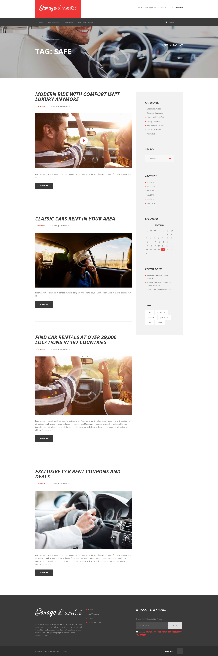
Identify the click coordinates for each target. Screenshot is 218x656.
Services (91, 618)
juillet (151, 191)
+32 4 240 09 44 (177, 7)
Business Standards (155, 113)
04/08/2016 (41, 226)
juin (150, 195)
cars (149, 312)
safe (149, 322)
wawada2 (151, 134)
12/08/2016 (41, 106)
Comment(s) (65, 106)
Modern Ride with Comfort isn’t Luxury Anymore (77, 97)
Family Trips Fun (153, 121)
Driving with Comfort (155, 117)
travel (160, 322)
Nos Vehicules (93, 614)
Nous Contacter (94, 622)
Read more (44, 186)
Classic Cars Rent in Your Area (75, 218)
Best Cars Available (154, 109)
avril (151, 203)
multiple (151, 317)
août (151, 186)
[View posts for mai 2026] (147, 225)
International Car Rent (156, 125)
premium (164, 317)
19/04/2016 (41, 349)
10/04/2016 (41, 483)
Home (165, 45)
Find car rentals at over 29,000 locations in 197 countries (75, 340)
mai (150, 182)
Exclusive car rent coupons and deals (77, 474)
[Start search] (166, 22)
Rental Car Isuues (154, 129)
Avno (55, 106)
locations (161, 312)
